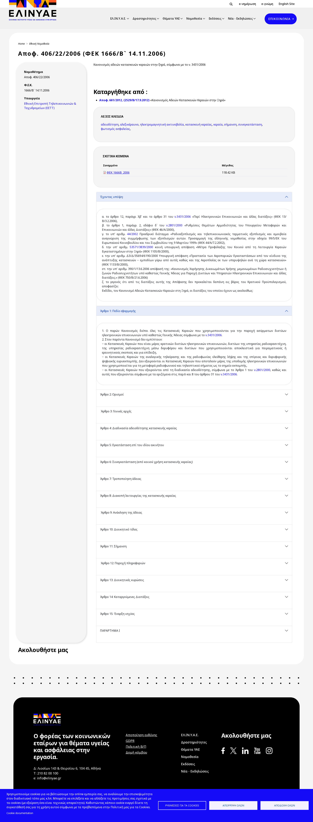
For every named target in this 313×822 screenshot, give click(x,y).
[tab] (194, 249)
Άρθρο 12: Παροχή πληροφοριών (122, 563)
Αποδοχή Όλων (284, 805)
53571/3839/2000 (141, 247)
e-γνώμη (267, 4)
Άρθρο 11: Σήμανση (113, 546)
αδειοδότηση (110, 124)
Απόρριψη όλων (233, 805)
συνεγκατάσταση (250, 124)
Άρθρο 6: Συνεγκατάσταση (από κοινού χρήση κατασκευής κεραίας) (146, 462)
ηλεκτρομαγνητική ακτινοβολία (162, 124)
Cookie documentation (20, 813)
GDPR (130, 741)
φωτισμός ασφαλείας (115, 129)
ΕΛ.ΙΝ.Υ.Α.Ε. (118, 19)
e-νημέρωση (247, 4)
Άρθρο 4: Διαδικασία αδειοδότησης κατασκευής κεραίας (138, 428)
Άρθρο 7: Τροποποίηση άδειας (120, 479)
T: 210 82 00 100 (46, 773)
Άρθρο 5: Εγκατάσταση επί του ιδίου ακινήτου (132, 445)
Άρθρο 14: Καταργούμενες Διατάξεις (124, 597)
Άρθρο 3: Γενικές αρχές (116, 411)
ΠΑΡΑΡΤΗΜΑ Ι (110, 631)
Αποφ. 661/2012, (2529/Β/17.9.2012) (124, 100)
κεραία (218, 124)
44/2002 (132, 234)
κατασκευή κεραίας (198, 124)
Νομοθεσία (194, 19)
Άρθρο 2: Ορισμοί (112, 394)
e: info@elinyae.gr (47, 778)
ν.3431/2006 (182, 217)
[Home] (34, 10)
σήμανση (230, 124)
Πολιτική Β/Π (136, 746)
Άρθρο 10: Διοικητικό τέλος (119, 529)
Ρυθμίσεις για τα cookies (182, 805)
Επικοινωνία (279, 19)
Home (21, 43)
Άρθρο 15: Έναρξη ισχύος (117, 614)
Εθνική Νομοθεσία (39, 43)
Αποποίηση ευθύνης (141, 735)
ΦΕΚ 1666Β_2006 (118, 173)
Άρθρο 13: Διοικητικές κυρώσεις (122, 580)
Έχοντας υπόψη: (111, 197)
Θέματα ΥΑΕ (171, 19)
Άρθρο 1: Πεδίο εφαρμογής (118, 311)
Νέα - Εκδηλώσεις (240, 19)
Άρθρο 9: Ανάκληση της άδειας (121, 512)
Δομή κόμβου (136, 752)
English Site (287, 4)
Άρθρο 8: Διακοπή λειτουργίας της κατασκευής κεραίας (138, 496)
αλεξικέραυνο (129, 124)
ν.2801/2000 (174, 225)
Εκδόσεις (215, 19)
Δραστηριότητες (144, 19)
